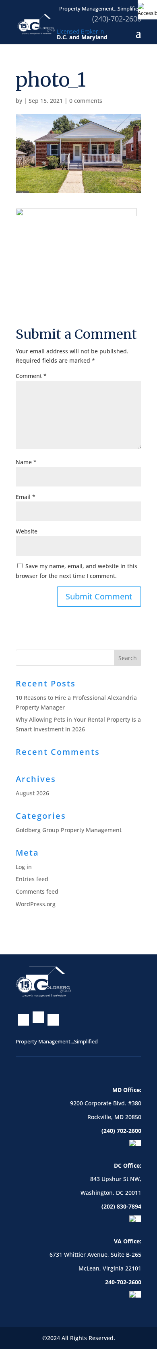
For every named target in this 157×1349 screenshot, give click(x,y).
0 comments (85, 100)
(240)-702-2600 (116, 18)
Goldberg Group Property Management (69, 830)
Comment (31, 376)
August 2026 (32, 793)
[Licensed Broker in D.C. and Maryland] (36, 23)
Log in (24, 867)
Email (25, 497)
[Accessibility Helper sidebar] (147, 9)
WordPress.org (36, 904)
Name (26, 462)
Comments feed (37, 891)
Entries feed (32, 879)
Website (26, 531)
